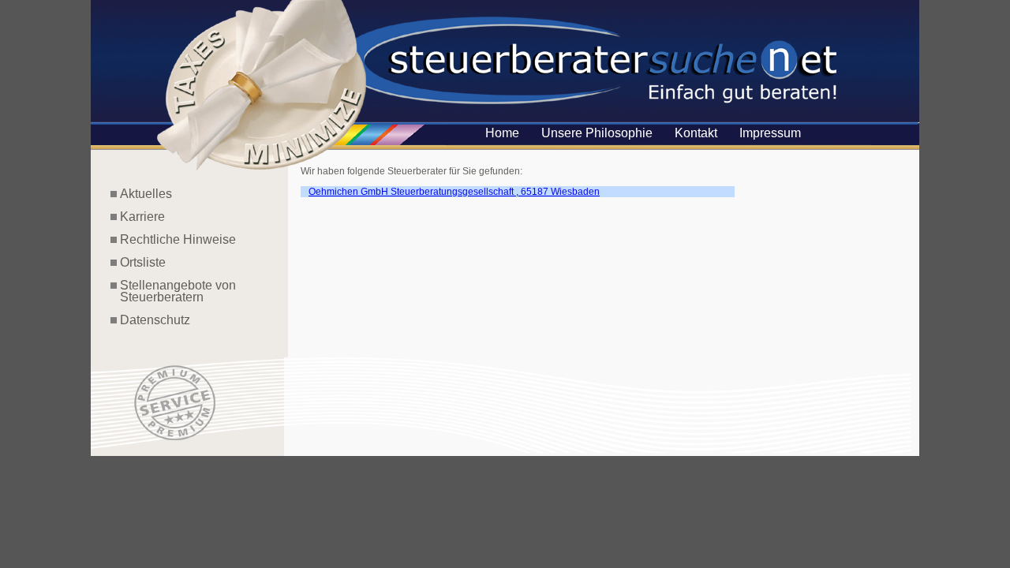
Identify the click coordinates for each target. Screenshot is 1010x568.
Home (502, 133)
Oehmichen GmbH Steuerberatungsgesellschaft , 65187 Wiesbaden (454, 191)
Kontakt (696, 133)
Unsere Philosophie (597, 133)
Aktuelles (146, 193)
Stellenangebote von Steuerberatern (173, 291)
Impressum (770, 133)
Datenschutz (155, 320)
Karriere (142, 216)
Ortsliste (143, 262)
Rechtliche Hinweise (178, 239)
